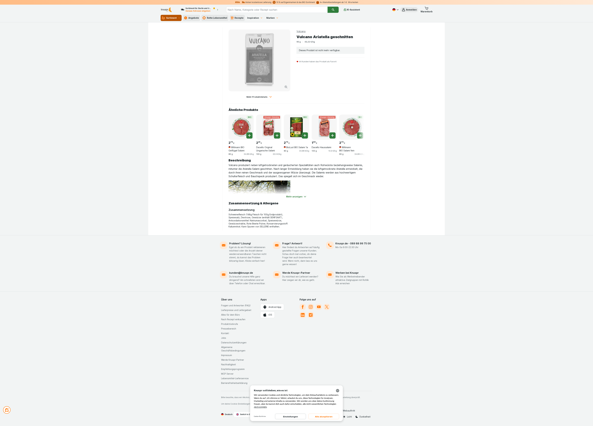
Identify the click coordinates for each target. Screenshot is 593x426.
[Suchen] (333, 10)
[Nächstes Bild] (358, 126)
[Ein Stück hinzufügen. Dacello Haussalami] (332, 135)
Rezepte (239, 18)
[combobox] (277, 10)
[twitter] (327, 307)
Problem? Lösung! (240, 243)
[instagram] (311, 307)
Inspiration (253, 18)
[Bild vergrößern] (286, 86)
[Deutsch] (395, 10)
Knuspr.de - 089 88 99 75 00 (353, 243)
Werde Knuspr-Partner (296, 272)
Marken (270, 18)
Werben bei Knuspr (347, 272)
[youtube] (319, 307)
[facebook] (303, 307)
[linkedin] (303, 315)
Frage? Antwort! (292, 243)
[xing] (311, 315)
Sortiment (171, 18)
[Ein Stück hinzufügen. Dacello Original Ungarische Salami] (277, 135)
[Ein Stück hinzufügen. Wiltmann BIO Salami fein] (360, 135)
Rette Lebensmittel (217, 18)
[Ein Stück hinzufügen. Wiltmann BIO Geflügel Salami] (249, 135)
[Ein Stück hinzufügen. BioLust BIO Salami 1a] (305, 135)
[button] (409, 9)
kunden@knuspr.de (241, 272)
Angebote (193, 18)
